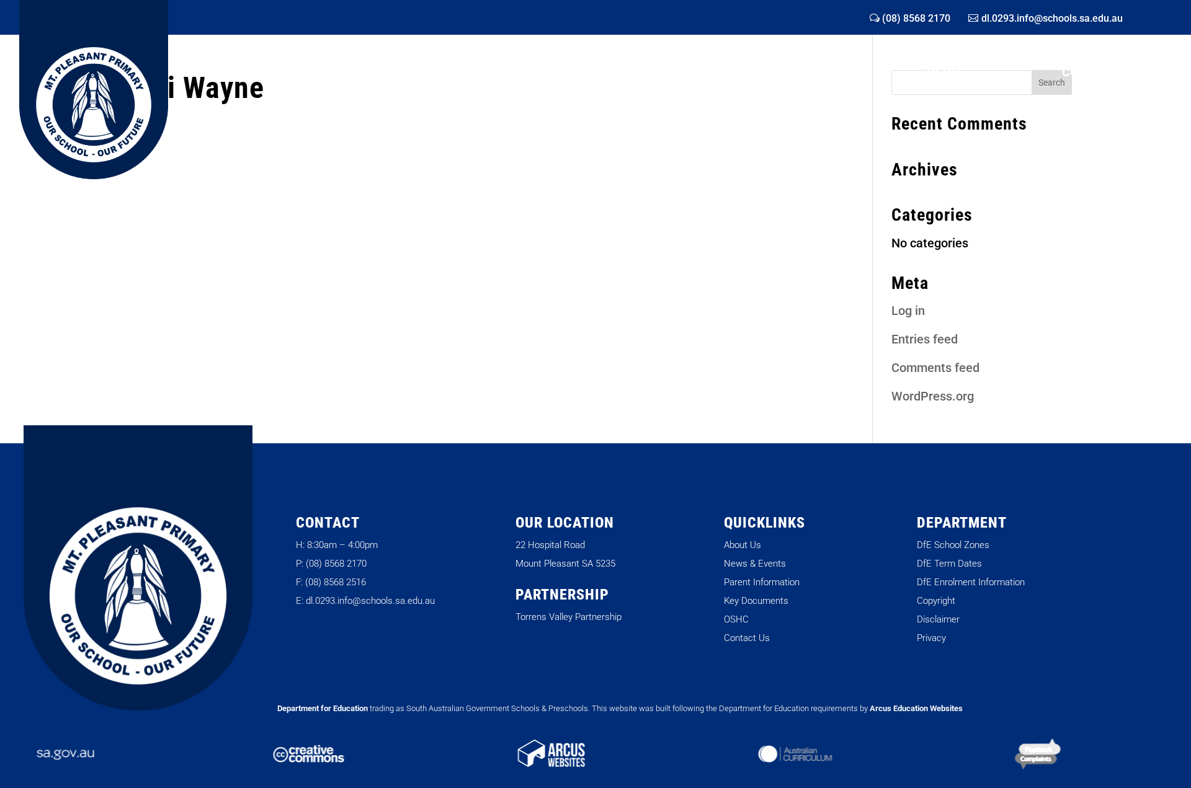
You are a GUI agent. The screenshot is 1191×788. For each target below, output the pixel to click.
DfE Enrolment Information (971, 582)
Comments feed (935, 367)
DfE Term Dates (949, 563)
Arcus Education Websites (916, 708)
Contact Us (747, 638)
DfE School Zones (953, 545)
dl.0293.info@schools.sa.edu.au (1052, 18)
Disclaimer (938, 619)
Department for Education (322, 708)
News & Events (419, 73)
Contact (1091, 73)
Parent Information (762, 582)
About (249, 73)
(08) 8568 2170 (916, 18)
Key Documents (756, 600)
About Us (742, 545)
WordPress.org (932, 396)
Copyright (936, 600)
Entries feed (924, 339)
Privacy (931, 638)
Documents (786, 73)
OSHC (943, 73)
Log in (908, 310)
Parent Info (607, 73)
